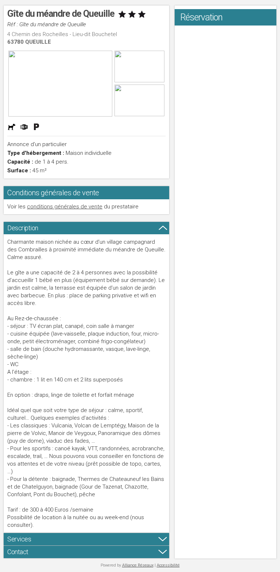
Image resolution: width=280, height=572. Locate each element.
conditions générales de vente (64, 206)
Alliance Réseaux (137, 565)
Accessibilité (168, 565)
